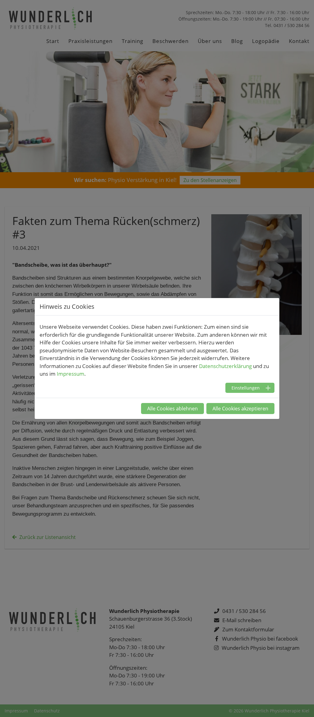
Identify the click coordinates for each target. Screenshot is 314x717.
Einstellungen (246, 388)
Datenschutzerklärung (225, 366)
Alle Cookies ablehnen (172, 408)
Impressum (70, 373)
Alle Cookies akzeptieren (240, 408)
